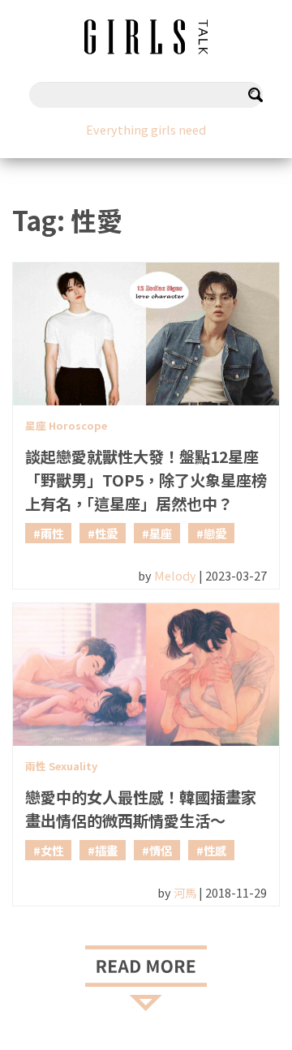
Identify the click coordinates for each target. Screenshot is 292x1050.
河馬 (185, 892)
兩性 (52, 533)
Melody (175, 575)
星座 (160, 533)
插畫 (106, 850)
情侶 (160, 850)
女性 (52, 850)
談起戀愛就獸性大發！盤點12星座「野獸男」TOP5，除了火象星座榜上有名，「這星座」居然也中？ (146, 480)
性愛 (106, 533)
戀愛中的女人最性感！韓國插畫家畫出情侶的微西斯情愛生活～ (140, 809)
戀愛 (215, 533)
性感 (215, 850)
